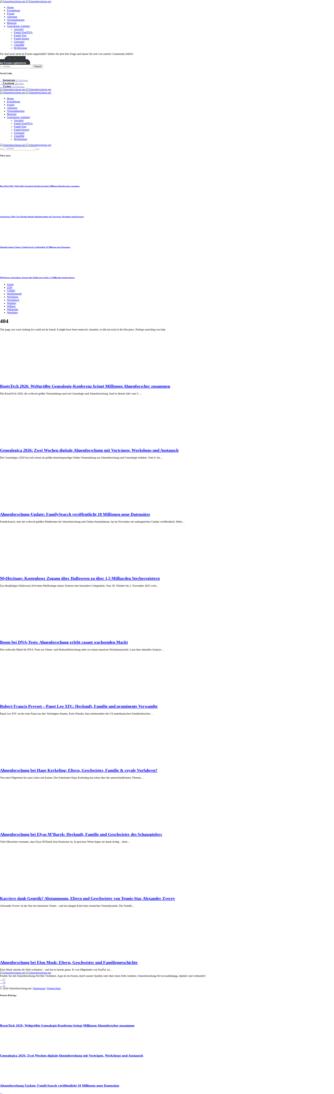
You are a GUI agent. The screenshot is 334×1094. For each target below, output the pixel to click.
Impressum (39, 988)
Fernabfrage (13, 10)
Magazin (12, 23)
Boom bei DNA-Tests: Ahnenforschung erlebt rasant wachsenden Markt (64, 642)
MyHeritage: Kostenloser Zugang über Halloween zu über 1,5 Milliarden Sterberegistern (37, 277)
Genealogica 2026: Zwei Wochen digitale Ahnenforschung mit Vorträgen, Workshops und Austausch (42, 217)
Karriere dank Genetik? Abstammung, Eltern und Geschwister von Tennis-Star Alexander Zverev (87, 898)
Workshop (12, 296)
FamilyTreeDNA (23, 32)
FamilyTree (20, 35)
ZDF (9, 287)
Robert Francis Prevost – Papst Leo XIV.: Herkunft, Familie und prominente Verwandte (79, 706)
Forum (10, 13)
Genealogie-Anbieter (18, 26)
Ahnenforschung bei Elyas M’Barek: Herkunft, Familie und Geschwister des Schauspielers (81, 834)
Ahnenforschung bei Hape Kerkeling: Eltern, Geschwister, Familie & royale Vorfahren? (78, 770)
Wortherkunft (14, 293)
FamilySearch (21, 38)
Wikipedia (12, 309)
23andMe (19, 44)
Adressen (12, 16)
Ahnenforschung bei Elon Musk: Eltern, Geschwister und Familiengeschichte (69, 962)
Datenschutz (54, 988)
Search (37, 66)
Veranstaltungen (16, 19)
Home (10, 7)
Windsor (11, 303)
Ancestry (19, 29)
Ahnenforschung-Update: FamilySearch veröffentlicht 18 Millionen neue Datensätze (35, 247)
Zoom (10, 284)
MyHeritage (20, 48)
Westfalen (12, 312)
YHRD (11, 290)
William (11, 306)
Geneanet (19, 41)
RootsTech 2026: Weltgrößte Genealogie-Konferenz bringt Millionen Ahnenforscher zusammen (39, 186)
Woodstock (13, 300)
